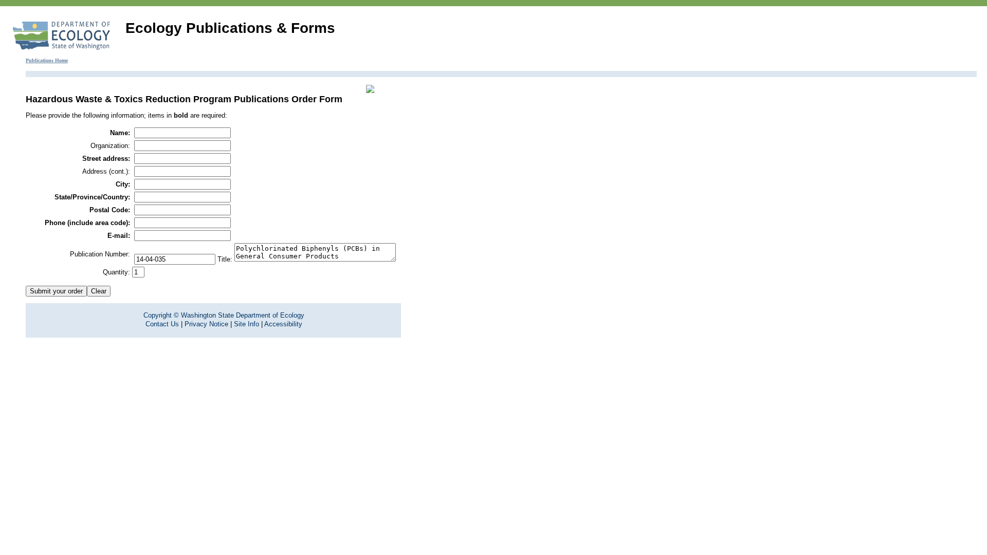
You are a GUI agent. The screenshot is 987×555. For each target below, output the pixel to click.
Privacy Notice (206, 324)
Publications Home (47, 60)
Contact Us (162, 324)
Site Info (246, 324)
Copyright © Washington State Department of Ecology (223, 315)
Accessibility (283, 324)
